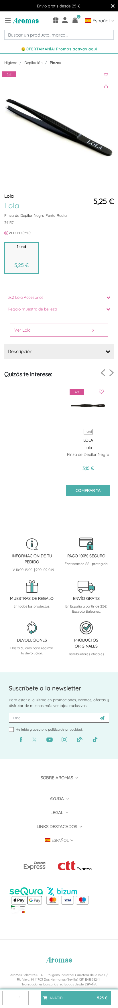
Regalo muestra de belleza (32, 309)
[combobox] (59, 35)
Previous (103, 372)
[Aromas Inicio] (25, 20)
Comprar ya (88, 490)
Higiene (10, 62)
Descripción (20, 351)
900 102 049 (45, 570)
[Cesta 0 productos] (75, 20)
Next (111, 372)
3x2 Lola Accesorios (26, 297)
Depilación (33, 62)
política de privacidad (65, 729)
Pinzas (55, 62)
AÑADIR (77, 995)
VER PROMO (20, 233)
